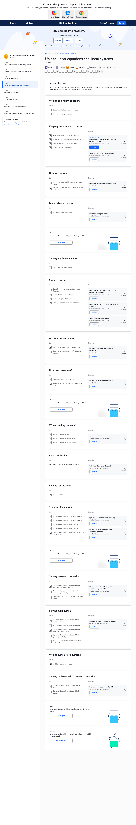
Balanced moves (58, 173)
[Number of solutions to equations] (71, 71)
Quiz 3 (52, 551)
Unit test (52, 731)
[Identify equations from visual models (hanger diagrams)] (46, 71)
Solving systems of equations (65, 576)
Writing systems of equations (65, 655)
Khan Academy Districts (79, 46)
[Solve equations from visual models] (49, 71)
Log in (112, 23)
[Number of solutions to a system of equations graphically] (85, 71)
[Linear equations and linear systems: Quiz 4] (99, 71)
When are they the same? (62, 425)
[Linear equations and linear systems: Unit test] (102, 71)
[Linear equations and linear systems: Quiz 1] (57, 71)
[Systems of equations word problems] (96, 71)
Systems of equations (60, 507)
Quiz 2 (52, 400)
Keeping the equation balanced (66, 126)
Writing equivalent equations (64, 101)
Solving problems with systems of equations (73, 676)
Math (50, 53)
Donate (102, 23)
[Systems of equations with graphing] (82, 71)
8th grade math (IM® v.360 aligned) (66, 53)
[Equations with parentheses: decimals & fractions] (63, 71)
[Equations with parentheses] (54, 71)
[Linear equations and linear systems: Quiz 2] (74, 71)
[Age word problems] (77, 71)
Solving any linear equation (63, 258)
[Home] (46, 54)
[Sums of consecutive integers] (66, 71)
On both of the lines (60, 486)
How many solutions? (60, 370)
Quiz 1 (52, 233)
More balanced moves (61, 203)
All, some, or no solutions (62, 338)
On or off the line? (58, 455)
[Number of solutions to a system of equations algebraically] (91, 71)
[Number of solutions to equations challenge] (68, 71)
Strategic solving (58, 280)
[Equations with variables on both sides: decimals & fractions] (60, 71)
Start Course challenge (12, 124)
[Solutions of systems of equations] (80, 71)
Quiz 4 (52, 706)
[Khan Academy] (68, 23)
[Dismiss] (132, 1)
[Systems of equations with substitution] (93, 71)
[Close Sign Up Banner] (132, 30)
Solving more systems (61, 611)
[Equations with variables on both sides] (52, 71)
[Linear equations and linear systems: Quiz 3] (88, 71)
